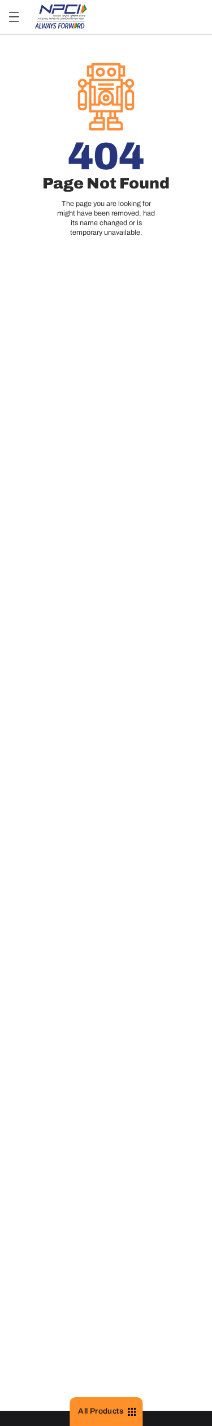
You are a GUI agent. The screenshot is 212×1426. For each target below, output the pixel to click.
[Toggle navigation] (14, 17)
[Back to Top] (188, 1387)
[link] (60, 17)
